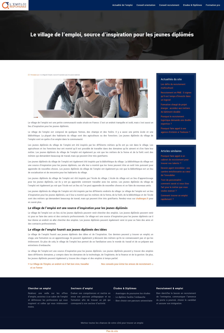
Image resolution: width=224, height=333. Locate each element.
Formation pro (213, 5)
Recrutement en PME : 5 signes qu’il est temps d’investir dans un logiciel (176, 96)
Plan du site (112, 331)
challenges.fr (142, 198)
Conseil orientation (145, 5)
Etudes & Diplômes (192, 5)
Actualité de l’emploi (122, 5)
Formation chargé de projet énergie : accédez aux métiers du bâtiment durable (175, 108)
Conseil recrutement (169, 5)
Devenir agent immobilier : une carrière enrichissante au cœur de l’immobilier (175, 171)
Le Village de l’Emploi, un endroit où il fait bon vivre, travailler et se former (59, 266)
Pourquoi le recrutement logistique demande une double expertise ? (176, 120)
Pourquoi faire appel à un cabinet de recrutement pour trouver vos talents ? (174, 160)
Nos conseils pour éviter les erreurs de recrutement (126, 264)
